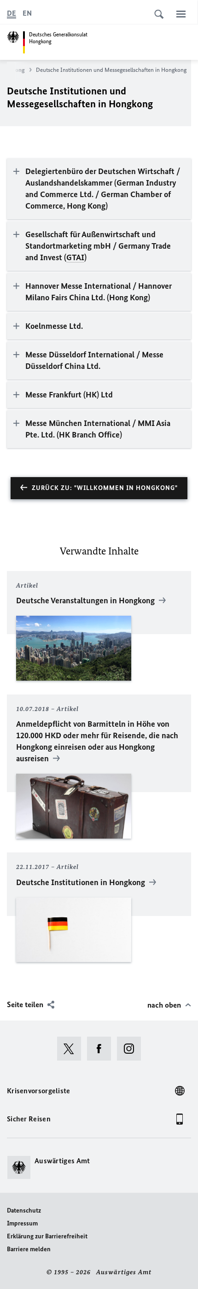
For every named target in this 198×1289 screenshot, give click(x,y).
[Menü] (181, 14)
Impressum (22, 1223)
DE (11, 13)
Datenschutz (24, 1210)
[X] (72, 1049)
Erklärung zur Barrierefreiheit (47, 1236)
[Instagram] (132, 1049)
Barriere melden (29, 1249)
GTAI (75, 257)
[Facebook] (102, 1049)
